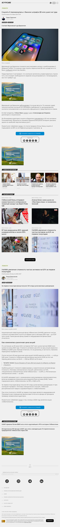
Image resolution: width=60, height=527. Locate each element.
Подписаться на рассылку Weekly (10, 472)
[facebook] (7, 481)
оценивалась (38, 118)
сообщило (9, 70)
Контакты (6, 500)
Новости (5, 8)
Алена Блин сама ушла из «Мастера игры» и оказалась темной (44, 202)
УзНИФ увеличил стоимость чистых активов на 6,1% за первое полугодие (44, 232)
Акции (3, 282)
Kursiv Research (7, 506)
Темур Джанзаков (11, 276)
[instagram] (18, 481)
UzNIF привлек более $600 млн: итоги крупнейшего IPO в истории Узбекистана (30, 424)
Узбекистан (9, 282)
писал (21, 126)
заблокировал (24, 105)
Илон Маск (10, 22)
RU (54, 3)
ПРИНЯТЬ (50, 520)
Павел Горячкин (11, 17)
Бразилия (4, 22)
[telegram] (30, 481)
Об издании (6, 487)
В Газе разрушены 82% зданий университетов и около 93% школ (15, 232)
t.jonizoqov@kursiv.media (11, 279)
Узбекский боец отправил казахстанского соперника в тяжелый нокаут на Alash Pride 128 (15, 203)
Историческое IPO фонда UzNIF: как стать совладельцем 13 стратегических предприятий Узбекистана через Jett (28, 429)
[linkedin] (41, 481)
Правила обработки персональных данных (14, 497)
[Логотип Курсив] (6, 2)
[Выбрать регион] (51, 3)
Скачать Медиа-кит (8, 503)
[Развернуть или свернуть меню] (57, 3)
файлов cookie (27, 522)
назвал (25, 113)
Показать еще (30, 259)
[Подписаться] (57, 474)
